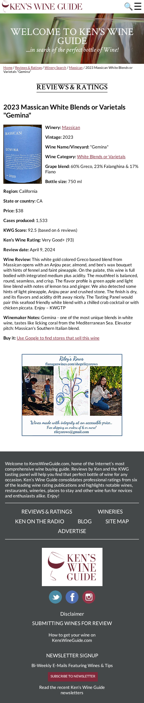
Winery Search (55, 67)
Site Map (117, 521)
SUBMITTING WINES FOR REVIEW (72, 623)
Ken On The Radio (39, 521)
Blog (85, 521)
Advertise (72, 531)
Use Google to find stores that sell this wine (58, 338)
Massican (76, 67)
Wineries (110, 511)
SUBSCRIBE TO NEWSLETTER (73, 676)
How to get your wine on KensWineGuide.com (72, 637)
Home (7, 67)
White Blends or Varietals (101, 156)
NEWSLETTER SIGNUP (72, 655)
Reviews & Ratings (28, 67)
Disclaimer (72, 614)
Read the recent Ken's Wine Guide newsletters (72, 690)
